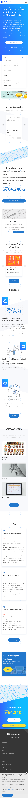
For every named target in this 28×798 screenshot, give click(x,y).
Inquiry (3, 761)
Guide (3, 758)
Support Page (5, 767)
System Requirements (6, 764)
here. (12, 335)
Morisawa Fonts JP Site (7, 769)
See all (23, 57)
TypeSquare (4, 742)
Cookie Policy (9, 789)
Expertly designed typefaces (8, 753)
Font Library (4, 747)
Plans (3, 750)
